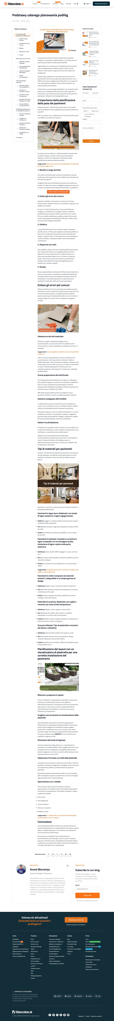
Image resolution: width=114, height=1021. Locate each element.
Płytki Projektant (53, 954)
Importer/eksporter (54, 951)
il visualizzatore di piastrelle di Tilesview (55, 218)
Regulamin (81, 1016)
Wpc (32, 973)
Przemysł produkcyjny (54, 939)
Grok (99, 996)
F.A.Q (68, 954)
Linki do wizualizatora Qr (19, 956)
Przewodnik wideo (72, 944)
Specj (32, 971)
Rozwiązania (45, 3)
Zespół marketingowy (54, 961)
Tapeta (32, 949)
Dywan (32, 956)
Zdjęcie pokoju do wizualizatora (20, 951)
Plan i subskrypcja (90, 944)
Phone (90, 108)
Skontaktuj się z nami (90, 951)
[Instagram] (57, 854)
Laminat (33, 966)
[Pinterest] (66, 854)
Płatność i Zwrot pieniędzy (74, 949)
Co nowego (70, 946)
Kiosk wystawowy (17, 954)
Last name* (95, 93)
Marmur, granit (35, 941)
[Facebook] (48, 854)
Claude (69, 996)
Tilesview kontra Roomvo (91, 969)
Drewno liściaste (35, 961)
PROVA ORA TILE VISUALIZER (58, 192)
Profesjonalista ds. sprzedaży (56, 963)
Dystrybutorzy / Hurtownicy (56, 941)
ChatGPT (59, 996)
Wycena (55, 3)
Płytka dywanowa (35, 959)
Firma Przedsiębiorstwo (55, 949)
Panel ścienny (34, 951)
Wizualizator (16, 939)
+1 (87, 111)
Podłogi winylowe (35, 968)
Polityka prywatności (96, 1016)
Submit (91, 141)
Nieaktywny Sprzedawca (55, 944)
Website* (85, 119)
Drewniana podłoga (36, 946)
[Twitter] (53, 854)
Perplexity (79, 996)
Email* (84, 100)
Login (87, 3)
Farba (32, 954)
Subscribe (87, 895)
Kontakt (68, 3)
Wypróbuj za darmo (101, 3)
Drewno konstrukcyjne (36, 963)
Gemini (90, 996)
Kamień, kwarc (34, 944)
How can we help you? (88, 128)
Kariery (92, 941)
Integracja (70, 951)
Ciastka (88, 1016)
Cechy (35, 3)
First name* (86, 93)
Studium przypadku (72, 941)
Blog (62, 3)
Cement (33, 978)
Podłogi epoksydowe (36, 976)
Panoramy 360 (18, 941)
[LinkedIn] (61, 854)
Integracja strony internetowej (20, 949)
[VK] (70, 854)
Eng (75, 3)
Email (77, 885)
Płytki (32, 939)
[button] (23, 30)
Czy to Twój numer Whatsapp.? (89, 115)
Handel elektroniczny (54, 946)
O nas (86, 939)
